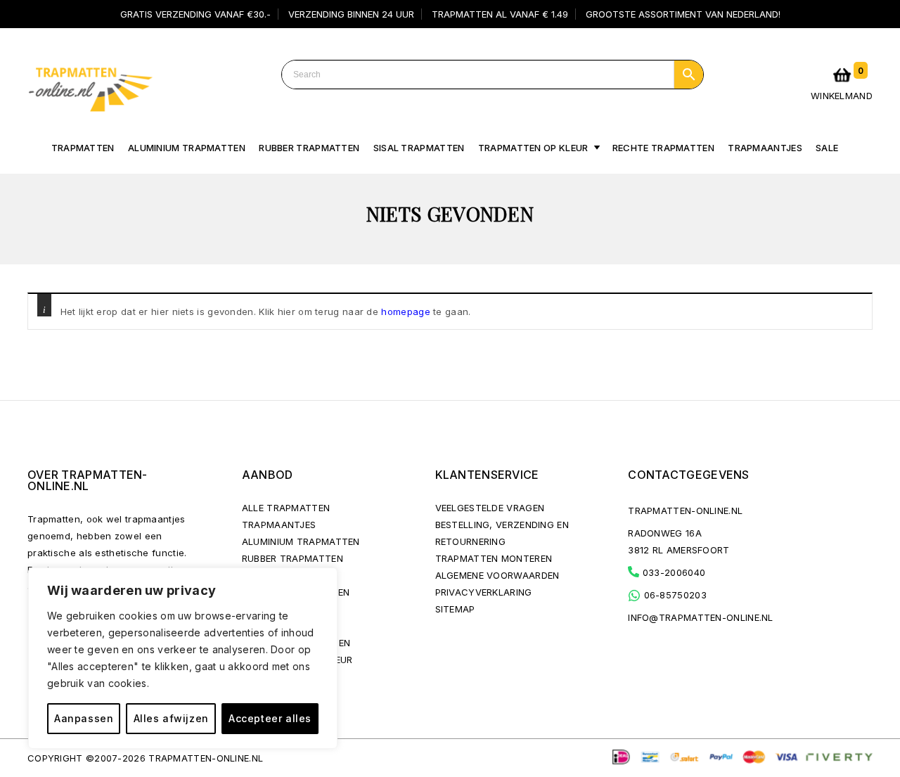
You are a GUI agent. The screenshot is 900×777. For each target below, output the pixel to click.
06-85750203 (674, 595)
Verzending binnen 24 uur (351, 14)
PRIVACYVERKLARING (483, 592)
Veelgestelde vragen (490, 507)
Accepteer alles (270, 718)
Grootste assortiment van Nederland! (683, 14)
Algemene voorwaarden (497, 575)
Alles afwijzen (171, 718)
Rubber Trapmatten (309, 147)
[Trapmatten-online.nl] (90, 86)
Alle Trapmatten (286, 507)
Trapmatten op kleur (533, 147)
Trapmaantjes (765, 147)
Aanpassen (83, 718)
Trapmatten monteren (494, 558)
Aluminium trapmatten (186, 147)
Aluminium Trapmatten (301, 541)
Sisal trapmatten (419, 147)
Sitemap (455, 609)
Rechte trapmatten (663, 147)
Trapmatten (83, 147)
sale (827, 147)
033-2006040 (672, 572)
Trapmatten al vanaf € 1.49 (500, 14)
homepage (405, 311)
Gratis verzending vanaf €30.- (195, 14)
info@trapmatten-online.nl (700, 617)
